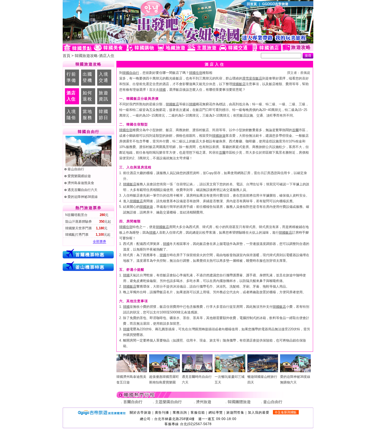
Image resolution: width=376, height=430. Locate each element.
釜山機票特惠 (90, 267)
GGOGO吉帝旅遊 (275, 4)
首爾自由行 (132, 402)
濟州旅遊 (203, 402)
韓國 (162, 90)
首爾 (295, 130)
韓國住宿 (195, 73)
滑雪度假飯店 (252, 78)
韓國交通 (238, 47)
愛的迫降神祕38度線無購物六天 (295, 379)
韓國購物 (144, 47)
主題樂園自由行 (168, 402)
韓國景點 (82, 48)
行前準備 (71, 77)
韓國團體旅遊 (239, 402)
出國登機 (87, 77)
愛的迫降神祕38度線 (83, 197)
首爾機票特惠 (90, 254)
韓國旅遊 (219, 136)
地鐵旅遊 (175, 47)
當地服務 (87, 114)
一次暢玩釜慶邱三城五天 (230, 379)
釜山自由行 (76, 169)
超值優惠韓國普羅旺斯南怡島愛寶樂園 (164, 379)
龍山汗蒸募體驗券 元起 (87, 221)
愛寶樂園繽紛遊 (79, 176)
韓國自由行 (131, 73)
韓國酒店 (269, 47)
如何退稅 (87, 95)
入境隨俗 (71, 114)
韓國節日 (103, 114)
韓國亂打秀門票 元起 (87, 234)
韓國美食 (113, 47)
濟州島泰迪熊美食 (81, 183)
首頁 (66, 56)
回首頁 (252, 4)
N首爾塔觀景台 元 (86, 215)
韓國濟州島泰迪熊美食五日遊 (131, 379)
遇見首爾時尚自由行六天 (197, 379)
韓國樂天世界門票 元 (85, 228)
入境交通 (103, 77)
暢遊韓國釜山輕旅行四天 (262, 379)
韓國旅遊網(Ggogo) (125, 21)
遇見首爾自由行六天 (82, 190)
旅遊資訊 (103, 95)
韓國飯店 (239, 84)
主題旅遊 (207, 47)
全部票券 (99, 241)
